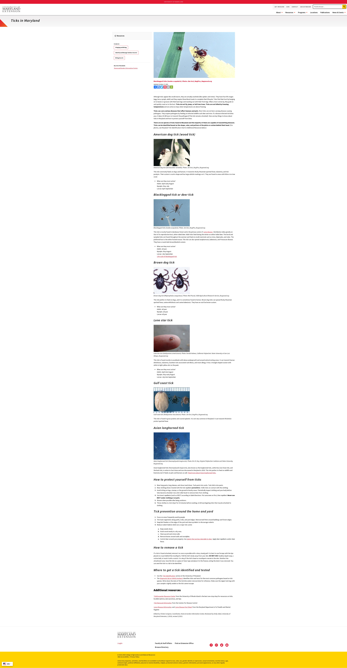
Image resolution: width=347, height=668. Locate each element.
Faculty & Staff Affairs (163, 643)
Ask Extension (305, 7)
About (278, 12)
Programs (301, 12)
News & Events (338, 12)
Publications (325, 12)
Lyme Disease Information (163, 607)
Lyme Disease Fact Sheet (183, 607)
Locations (314, 12)
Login (120, 643)
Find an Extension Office (184, 643)
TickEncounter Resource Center (164, 596)
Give (288, 7)
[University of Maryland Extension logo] (11, 9)
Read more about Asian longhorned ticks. (202, 473)
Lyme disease (208, 232)
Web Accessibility (123, 657)
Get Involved (279, 7)
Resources (289, 12)
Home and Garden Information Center (126, 68)
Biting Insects (119, 58)
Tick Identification (169, 576)
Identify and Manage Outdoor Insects (126, 52)
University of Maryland (173, 2)
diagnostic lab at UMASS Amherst (171, 578)
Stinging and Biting (121, 47)
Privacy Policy (134, 657)
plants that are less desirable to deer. (199, 539)
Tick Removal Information (163, 603)
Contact (295, 7)
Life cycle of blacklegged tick (167, 256)
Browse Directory (161, 647)
